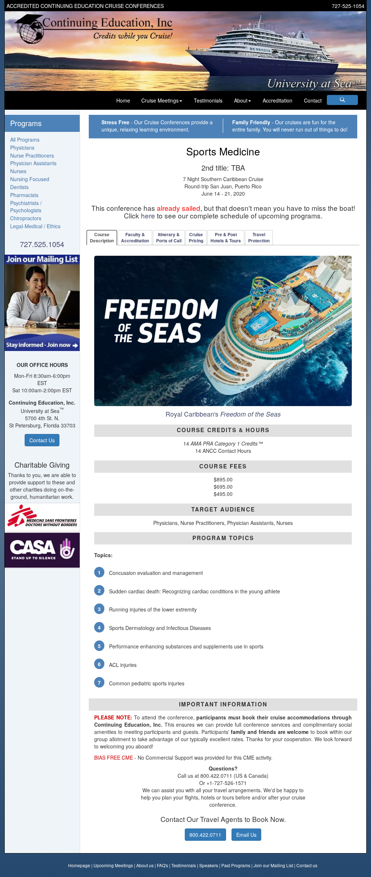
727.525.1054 (42, 244)
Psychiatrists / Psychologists (26, 206)
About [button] (240, 100)
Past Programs (235, 865)
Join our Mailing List (273, 865)
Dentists (19, 187)
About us (145, 865)
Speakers (208, 865)
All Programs (24, 139)
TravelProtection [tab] (259, 237)
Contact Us (42, 440)
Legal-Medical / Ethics (35, 226)
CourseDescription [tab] (102, 237)
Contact (313, 100)
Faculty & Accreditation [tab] (135, 237)
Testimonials (208, 100)
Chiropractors (25, 218)
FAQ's (162, 865)
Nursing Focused (29, 179)
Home (123, 100)
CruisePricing (196, 237)
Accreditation (277, 100)
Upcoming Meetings (113, 865)
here (148, 215)
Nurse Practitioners (32, 155)
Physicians (22, 147)
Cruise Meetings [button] (160, 100)
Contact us (306, 865)
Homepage (79, 865)
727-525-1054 (348, 5)
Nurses (18, 171)
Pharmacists (24, 195)
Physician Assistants (33, 163)
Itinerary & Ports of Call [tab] (169, 237)
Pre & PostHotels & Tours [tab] (225, 237)
